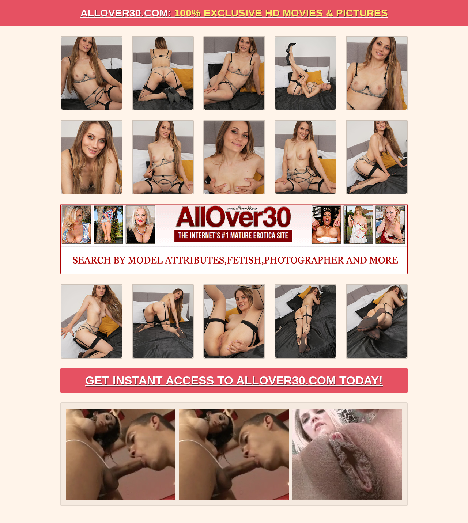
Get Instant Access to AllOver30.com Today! (234, 380)
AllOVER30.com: (234, 13)
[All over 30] (234, 239)
